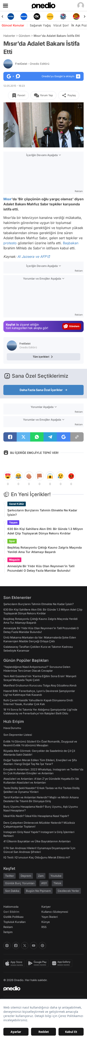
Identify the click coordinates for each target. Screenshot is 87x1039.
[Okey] (37, 16)
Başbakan (70, 243)
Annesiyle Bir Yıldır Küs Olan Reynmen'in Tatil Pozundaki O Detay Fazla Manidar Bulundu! (41, 568)
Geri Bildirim (11, 911)
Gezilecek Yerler (68, 890)
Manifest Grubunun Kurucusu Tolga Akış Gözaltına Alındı (39, 685)
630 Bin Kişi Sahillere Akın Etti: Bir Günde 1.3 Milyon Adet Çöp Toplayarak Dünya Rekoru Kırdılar (45, 531)
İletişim (8, 932)
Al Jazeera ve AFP (31, 256)
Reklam (8, 927)
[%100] (50, 16)
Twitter (9, 875)
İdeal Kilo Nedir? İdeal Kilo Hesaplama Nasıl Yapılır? (36, 816)
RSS (43, 927)
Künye (45, 922)
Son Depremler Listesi (17, 734)
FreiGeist (32, 63)
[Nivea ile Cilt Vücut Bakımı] (10, 16)
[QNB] (63, 16)
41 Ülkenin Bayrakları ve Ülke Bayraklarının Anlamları (37, 841)
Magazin (14, 559)
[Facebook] (15, 945)
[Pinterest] (42, 945)
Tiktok (57, 883)
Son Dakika (12, 890)
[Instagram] (7, 945)
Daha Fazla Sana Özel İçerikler (41, 390)
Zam (41, 875)
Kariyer (46, 906)
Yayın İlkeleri (49, 916)
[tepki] (7, 476)
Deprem (26, 875)
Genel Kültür (16, 503)
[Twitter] (24, 945)
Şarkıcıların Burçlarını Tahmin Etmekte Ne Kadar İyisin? (42, 512)
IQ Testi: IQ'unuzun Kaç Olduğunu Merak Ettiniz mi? (36, 857)
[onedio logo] (41, 988)
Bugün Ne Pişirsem (38, 890)
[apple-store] (14, 963)
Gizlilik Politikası (13, 916)
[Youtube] (33, 945)
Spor (12, 541)
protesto (10, 243)
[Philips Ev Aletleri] (23, 16)
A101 (44, 883)
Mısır (7, 199)
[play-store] (38, 963)
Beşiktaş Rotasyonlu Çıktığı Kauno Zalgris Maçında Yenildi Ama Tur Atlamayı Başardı (44, 550)
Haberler (9, 35)
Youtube (55, 875)
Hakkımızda (10, 906)
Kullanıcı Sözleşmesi (54, 911)
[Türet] (76, 16)
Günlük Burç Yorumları (19, 883)
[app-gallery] (62, 963)
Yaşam (13, 522)
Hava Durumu (12, 728)
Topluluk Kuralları (14, 922)
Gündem (24, 35)
